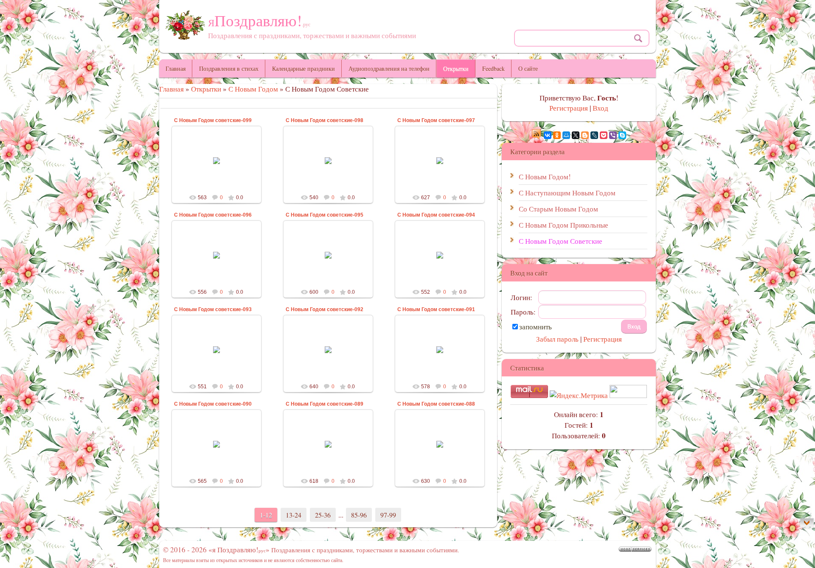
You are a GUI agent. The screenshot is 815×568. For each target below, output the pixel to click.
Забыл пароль (557, 339)
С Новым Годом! (545, 176)
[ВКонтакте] (547, 135)
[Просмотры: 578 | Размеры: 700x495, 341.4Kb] (439, 349)
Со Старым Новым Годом (558, 209)
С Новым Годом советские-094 (436, 215)
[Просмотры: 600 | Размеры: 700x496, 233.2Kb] (328, 255)
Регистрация (568, 108)
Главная (171, 89)
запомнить (535, 326)
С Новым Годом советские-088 (436, 404)
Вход (600, 108)
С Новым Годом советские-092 (324, 309)
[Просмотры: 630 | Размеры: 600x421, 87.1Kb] (439, 444)
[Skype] (622, 135)
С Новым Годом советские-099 (213, 120)
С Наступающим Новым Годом (567, 193)
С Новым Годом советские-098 (324, 120)
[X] (575, 135)
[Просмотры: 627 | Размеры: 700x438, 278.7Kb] (439, 160)
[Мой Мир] (566, 135)
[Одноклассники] (557, 135)
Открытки (206, 89)
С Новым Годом (253, 89)
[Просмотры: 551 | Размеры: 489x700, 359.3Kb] (216, 349)
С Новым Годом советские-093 (213, 309)
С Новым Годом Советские (560, 241)
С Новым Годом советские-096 (213, 215)
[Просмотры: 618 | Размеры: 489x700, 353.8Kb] (328, 444)
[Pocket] (603, 135)
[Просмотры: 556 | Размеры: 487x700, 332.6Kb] (216, 255)
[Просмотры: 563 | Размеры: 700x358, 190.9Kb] (216, 160)
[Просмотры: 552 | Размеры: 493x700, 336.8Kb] (439, 255)
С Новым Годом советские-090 (213, 404)
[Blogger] (585, 135)
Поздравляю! (259, 20)
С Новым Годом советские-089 (324, 404)
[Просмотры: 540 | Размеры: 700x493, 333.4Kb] (328, 160)
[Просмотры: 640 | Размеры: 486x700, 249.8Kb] (328, 349)
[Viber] (613, 135)
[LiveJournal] (594, 135)
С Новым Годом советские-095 (324, 215)
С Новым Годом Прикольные (563, 225)
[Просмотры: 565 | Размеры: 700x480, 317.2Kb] (216, 444)
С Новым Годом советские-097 (436, 120)
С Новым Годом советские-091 (436, 309)
